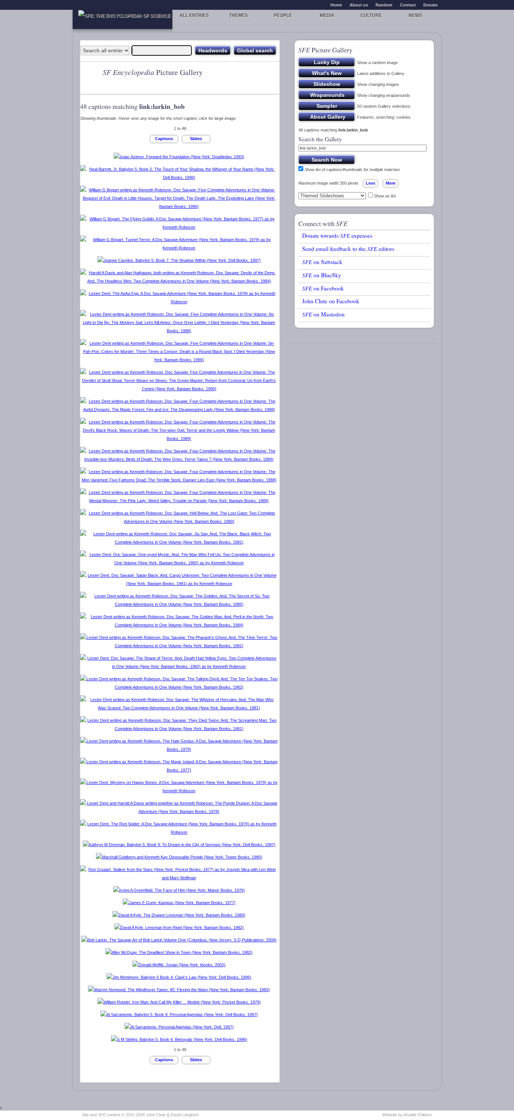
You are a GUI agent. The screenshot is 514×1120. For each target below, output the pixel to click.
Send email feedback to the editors (348, 248)
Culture (371, 15)
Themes (238, 15)
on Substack (322, 262)
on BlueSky (321, 275)
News (415, 15)
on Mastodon (323, 314)
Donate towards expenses (337, 235)
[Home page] (122, 19)
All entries (194, 15)
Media (327, 15)
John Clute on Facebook (330, 301)
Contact (408, 5)
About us (359, 5)
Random (384, 5)
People (283, 15)
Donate (430, 5)
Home (336, 5)
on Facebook (323, 288)
